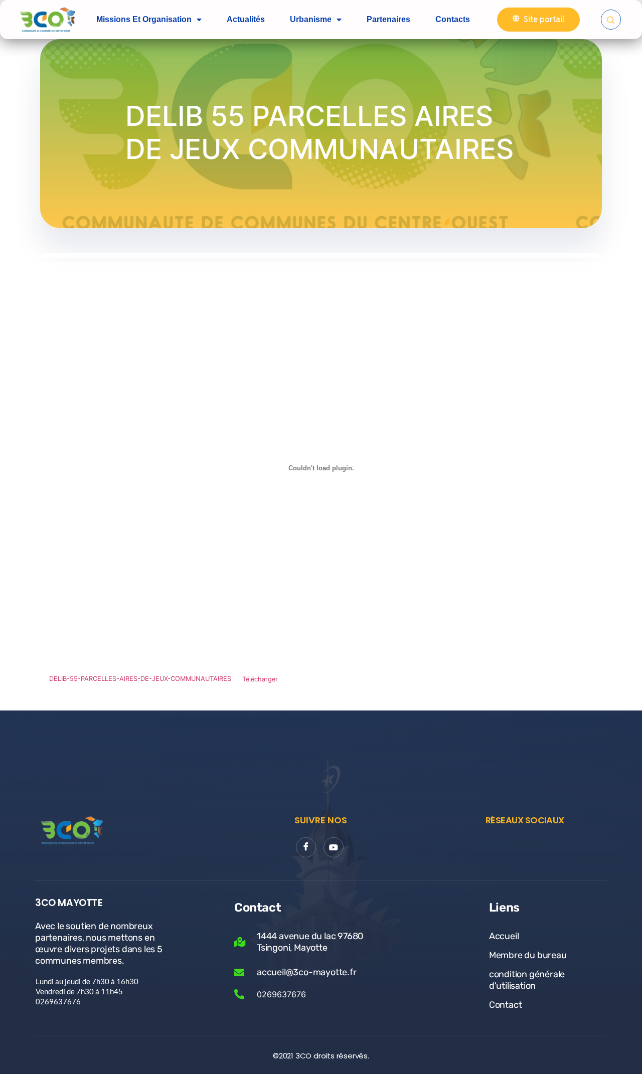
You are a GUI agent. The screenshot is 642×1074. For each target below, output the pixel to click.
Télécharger (260, 679)
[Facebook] (306, 847)
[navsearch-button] (611, 20)
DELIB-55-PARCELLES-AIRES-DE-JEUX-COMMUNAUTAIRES (140, 679)
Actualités (246, 19)
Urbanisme (311, 19)
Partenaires (388, 19)
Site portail (544, 19)
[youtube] (334, 847)
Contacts (452, 19)
